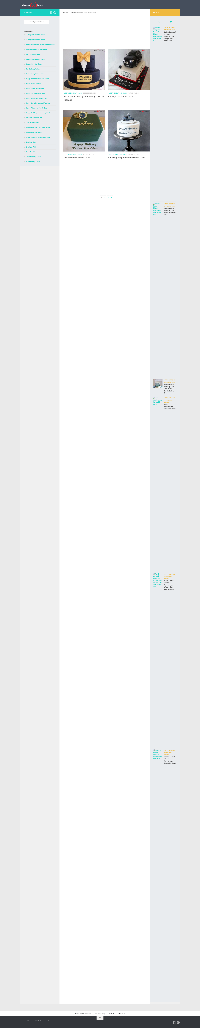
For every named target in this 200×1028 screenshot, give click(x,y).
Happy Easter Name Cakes (35, 88)
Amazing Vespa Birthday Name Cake (126, 157)
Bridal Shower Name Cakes (35, 59)
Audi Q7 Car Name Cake (120, 96)
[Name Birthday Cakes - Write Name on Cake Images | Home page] (32, 4)
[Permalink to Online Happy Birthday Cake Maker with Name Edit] (157, 290)
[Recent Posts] (159, 22)
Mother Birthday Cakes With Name (38, 137)
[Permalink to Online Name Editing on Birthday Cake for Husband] (84, 69)
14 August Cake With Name (35, 35)
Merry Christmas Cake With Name (38, 127)
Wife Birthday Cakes (33, 161)
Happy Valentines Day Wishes (36, 108)
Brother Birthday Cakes (34, 64)
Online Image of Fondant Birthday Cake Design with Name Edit (170, 36)
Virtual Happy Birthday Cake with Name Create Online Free (169, 389)
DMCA (111, 1014)
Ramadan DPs (31, 152)
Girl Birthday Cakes (33, 69)
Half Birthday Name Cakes (35, 74)
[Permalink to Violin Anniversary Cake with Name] (157, 484)
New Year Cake (31, 142)
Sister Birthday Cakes (33, 157)
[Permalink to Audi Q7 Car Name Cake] (129, 69)
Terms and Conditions (83, 1014)
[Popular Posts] (170, 22)
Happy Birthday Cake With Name (37, 79)
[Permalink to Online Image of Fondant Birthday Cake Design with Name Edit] (157, 113)
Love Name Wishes (32, 122)
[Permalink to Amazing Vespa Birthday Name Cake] (129, 130)
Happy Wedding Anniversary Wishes (39, 113)
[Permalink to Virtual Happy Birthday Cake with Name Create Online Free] (157, 383)
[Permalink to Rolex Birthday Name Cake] (84, 130)
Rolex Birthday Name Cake (76, 157)
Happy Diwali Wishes (33, 83)
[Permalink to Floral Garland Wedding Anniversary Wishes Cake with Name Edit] (157, 660)
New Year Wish (31, 147)
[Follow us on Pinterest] (54, 12)
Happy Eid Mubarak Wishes (35, 93)
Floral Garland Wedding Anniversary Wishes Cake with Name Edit (169, 585)
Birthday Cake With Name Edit (36, 49)
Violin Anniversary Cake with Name (170, 407)
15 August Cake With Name (35, 40)
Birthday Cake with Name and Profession (40, 44)
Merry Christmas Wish (34, 132)
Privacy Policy (100, 1014)
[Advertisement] (106, 32)
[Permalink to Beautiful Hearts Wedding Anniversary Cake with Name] (157, 836)
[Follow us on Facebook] (51, 12)
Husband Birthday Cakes (72, 93)
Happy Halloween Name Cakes (36, 98)
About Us (121, 1014)
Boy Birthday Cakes (33, 54)
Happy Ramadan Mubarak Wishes (38, 103)
